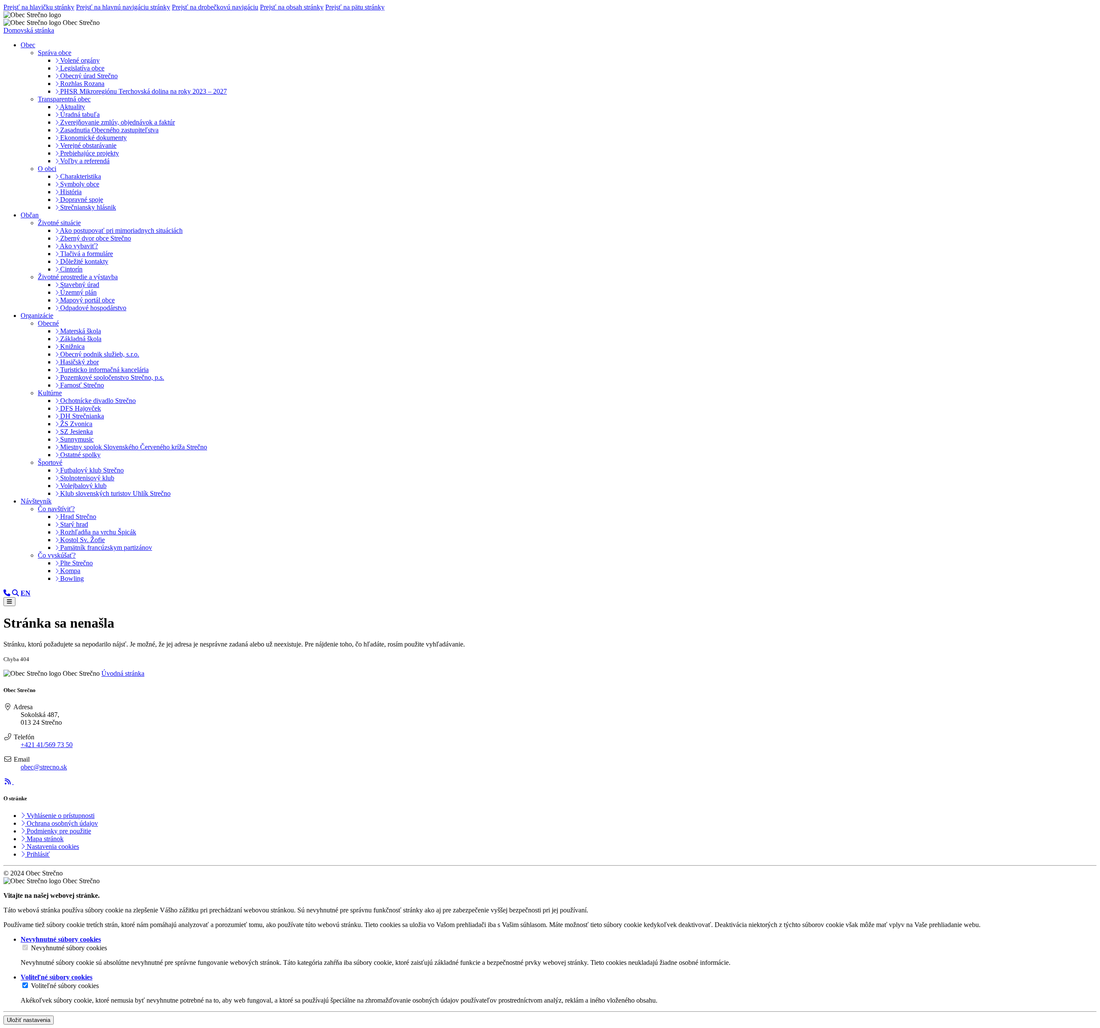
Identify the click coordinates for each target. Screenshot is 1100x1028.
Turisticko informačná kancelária (103, 369)
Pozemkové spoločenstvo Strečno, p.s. (111, 377)
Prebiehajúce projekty (88, 153)
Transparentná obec (64, 99)
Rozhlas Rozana (81, 83)
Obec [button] (28, 45)
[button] (26, 593)
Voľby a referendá (84, 161)
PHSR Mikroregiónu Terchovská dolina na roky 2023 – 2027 (142, 91)
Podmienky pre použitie (58, 831)
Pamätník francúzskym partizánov (105, 547)
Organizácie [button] (37, 315)
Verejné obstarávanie (87, 145)
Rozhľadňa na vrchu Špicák (97, 532)
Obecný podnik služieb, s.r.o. (98, 354)
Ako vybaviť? (78, 246)
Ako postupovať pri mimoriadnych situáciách (120, 230)
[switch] (25, 947)
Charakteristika (79, 176)
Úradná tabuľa (79, 114)
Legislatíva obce (81, 68)
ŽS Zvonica (75, 423)
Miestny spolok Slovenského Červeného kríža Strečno (132, 447)
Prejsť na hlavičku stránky (38, 7)
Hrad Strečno (77, 516)
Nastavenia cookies (52, 846)
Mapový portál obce (86, 300)
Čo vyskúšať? (57, 555)
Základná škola (79, 338)
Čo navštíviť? (56, 508)
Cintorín (70, 269)
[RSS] (8, 781)
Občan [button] (30, 215)
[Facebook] (18, 781)
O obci (47, 168)
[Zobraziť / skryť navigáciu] (9, 601)
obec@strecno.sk (44, 767)
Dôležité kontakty (83, 261)
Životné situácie (59, 222)
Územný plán (77, 292)
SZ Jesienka (75, 431)
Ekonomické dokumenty (92, 137)
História (70, 191)
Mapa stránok (44, 838)
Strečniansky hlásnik (87, 207)
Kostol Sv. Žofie (81, 539)
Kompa (69, 570)
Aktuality (71, 106)
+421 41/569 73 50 (47, 744)
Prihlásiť (37, 854)
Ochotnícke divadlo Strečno (97, 400)
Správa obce (54, 52)
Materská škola (79, 331)
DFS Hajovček (79, 408)
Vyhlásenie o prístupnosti (60, 815)
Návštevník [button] (36, 501)
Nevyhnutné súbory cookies (69, 948)
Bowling (71, 578)
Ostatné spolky (79, 454)
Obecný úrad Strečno (88, 75)
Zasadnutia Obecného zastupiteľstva (108, 130)
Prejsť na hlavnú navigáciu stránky (123, 7)
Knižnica (71, 346)
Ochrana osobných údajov (61, 823)
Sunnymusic (76, 439)
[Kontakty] (6, 593)
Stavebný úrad (78, 284)
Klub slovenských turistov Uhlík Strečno (114, 493)
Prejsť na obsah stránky (292, 7)
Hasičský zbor (78, 362)
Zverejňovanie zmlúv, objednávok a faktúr (116, 122)
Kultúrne (50, 393)
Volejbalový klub (82, 485)
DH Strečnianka (81, 416)
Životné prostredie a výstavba (78, 277)
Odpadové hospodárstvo (92, 307)
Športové (50, 462)
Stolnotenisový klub (86, 478)
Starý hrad (73, 524)
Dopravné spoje (80, 199)
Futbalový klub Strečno (91, 470)
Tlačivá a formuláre (85, 253)
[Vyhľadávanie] (15, 593)
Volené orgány (79, 60)
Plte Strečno (75, 563)
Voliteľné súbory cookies (65, 985)
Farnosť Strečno (81, 385)
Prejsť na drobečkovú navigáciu (215, 7)
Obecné (48, 323)
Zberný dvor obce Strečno (94, 238)
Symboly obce (78, 184)
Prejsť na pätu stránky (355, 7)
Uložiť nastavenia (28, 1020)
